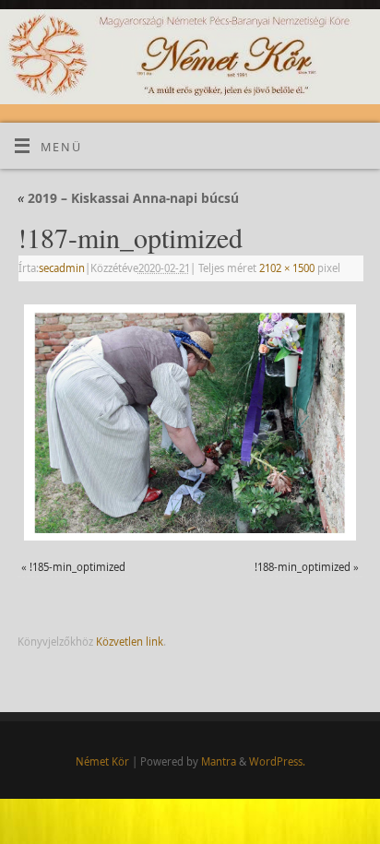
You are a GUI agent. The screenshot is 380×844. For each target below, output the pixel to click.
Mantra (218, 761)
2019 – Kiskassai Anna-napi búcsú (128, 198)
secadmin (62, 268)
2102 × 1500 (287, 268)
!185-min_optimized (77, 567)
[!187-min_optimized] (190, 422)
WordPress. (277, 761)
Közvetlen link (129, 641)
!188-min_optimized (302, 567)
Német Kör (102, 761)
